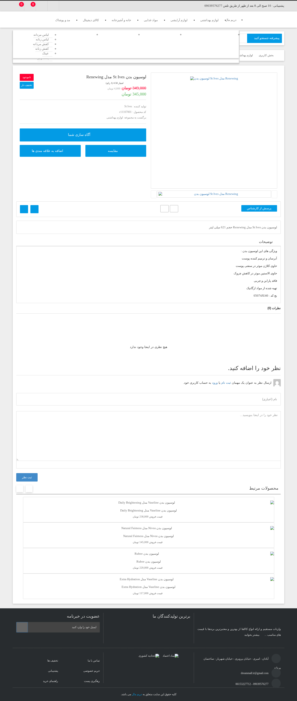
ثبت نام (226, 382)
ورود (215, 382)
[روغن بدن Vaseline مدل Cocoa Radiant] (34, 209)
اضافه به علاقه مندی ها (47, 151)
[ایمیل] (164, 208)
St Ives (128, 106)
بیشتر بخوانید (252, 634)
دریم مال (137, 694)
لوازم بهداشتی (115, 117)
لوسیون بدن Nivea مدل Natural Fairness (148, 536)
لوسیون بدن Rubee (148, 561)
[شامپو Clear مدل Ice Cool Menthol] (24, 209)
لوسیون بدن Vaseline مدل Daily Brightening (148, 510)
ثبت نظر (27, 477)
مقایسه (113, 151)
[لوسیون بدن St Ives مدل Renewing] (214, 78)
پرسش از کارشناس (259, 208)
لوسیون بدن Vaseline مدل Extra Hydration (148, 587)
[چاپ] (174, 208)
